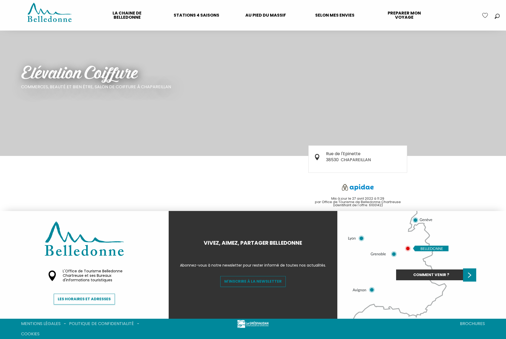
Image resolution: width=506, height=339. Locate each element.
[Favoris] (485, 15)
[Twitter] (257, 252)
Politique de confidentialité (101, 324)
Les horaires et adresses (84, 299)
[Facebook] (249, 252)
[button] (497, 16)
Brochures (472, 324)
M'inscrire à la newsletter (253, 281)
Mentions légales (41, 324)
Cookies (30, 334)
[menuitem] (127, 15)
